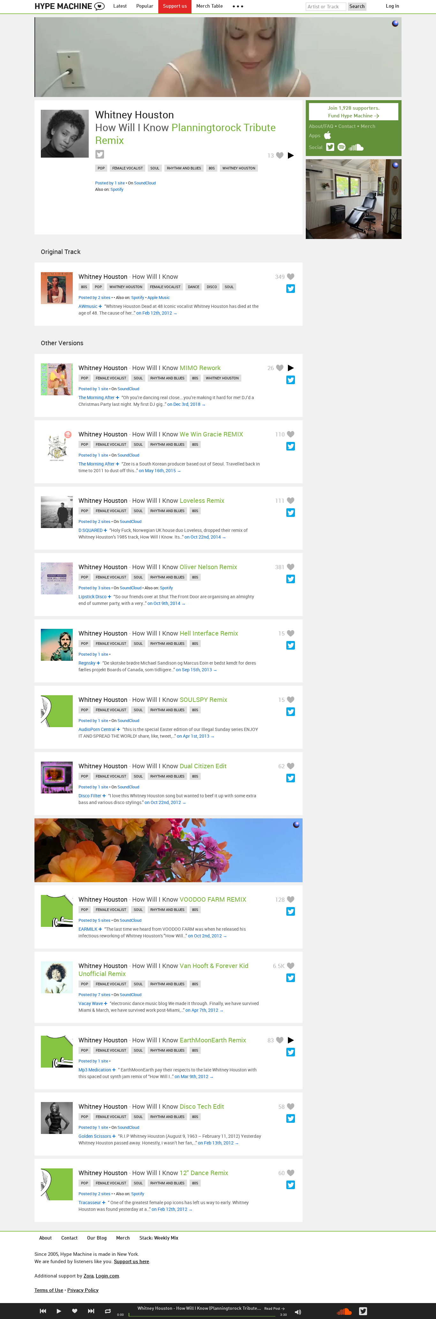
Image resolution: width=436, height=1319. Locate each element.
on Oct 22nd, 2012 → (165, 802)
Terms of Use (48, 1290)
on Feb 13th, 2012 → (218, 1143)
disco (212, 286)
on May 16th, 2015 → (160, 470)
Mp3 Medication (95, 1070)
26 (270, 368)
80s (212, 168)
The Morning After (97, 397)
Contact (347, 126)
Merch (368, 126)
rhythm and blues (184, 168)
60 (281, 1173)
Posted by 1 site (110, 183)
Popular (145, 6)
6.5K (279, 966)
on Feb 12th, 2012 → (156, 313)
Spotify (117, 189)
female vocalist (127, 168)
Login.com (107, 1275)
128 (280, 899)
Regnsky (87, 663)
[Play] (290, 155)
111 (280, 500)
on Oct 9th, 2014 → (166, 603)
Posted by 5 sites (94, 920)
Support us (175, 6)
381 (280, 567)
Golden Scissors (95, 1136)
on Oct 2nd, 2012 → (207, 936)
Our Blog (97, 1238)
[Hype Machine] (71, 6)
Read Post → (274, 1309)
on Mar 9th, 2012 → (194, 1076)
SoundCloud (145, 183)
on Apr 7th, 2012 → (204, 1010)
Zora (89, 1275)
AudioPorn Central (97, 729)
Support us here (131, 1261)
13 (270, 155)
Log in (392, 6)
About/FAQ (321, 126)
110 (280, 434)
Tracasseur (90, 1202)
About (45, 1238)
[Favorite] (279, 155)
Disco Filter (90, 796)
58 (281, 1106)
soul (154, 168)
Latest (120, 6)
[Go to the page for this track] (65, 134)
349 (280, 276)
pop (101, 168)
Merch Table (209, 6)
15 (281, 633)
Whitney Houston (155, 1308)
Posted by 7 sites (94, 994)
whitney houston (238, 168)
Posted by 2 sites (94, 297)
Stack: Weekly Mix (158, 1238)
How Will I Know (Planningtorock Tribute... (218, 1308)
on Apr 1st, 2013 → (196, 736)
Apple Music (158, 297)
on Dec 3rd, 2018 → (186, 404)
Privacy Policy (83, 1290)
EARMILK (88, 929)
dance (193, 286)
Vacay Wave (91, 1003)
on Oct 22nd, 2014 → (205, 537)
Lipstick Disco (93, 596)
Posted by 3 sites (94, 588)
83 (270, 1040)
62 (281, 766)
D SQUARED (90, 530)
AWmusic (88, 306)
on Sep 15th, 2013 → (196, 670)
